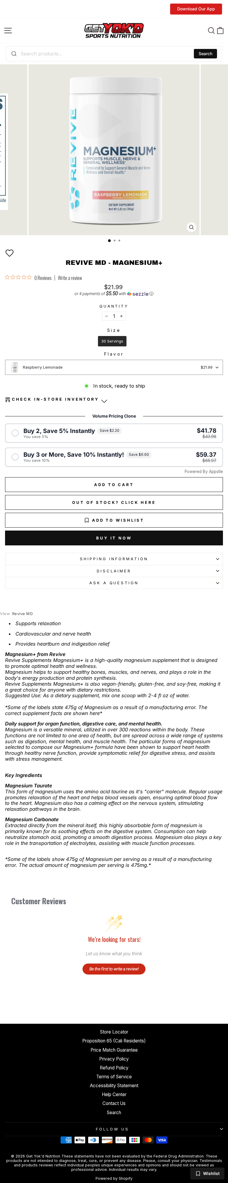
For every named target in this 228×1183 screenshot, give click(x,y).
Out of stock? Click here (114, 502)
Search (205, 53)
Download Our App (196, 8)
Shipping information (114, 558)
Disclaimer (114, 571)
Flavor (114, 354)
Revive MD (16, 614)
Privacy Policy (114, 1059)
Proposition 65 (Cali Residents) (114, 1041)
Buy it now (114, 538)
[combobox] (114, 53)
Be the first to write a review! (114, 969)
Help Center (114, 1094)
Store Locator (114, 1032)
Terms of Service (114, 1076)
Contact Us (114, 1103)
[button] (9, 253)
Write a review (70, 278)
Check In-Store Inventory (55, 399)
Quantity (114, 306)
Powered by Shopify (114, 1178)
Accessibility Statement (114, 1085)
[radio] (112, 341)
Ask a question (114, 582)
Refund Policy (114, 1068)
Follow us (112, 1129)
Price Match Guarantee (114, 1050)
